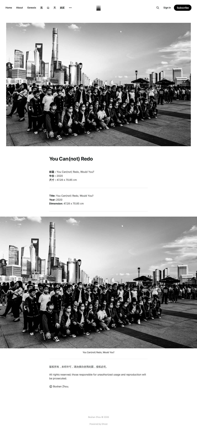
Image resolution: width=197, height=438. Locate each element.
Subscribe (183, 7)
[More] (70, 7)
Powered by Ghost (99, 424)
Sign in (167, 7)
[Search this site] (157, 7)
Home (9, 7)
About (19, 7)
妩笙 (62, 7)
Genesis (31, 7)
